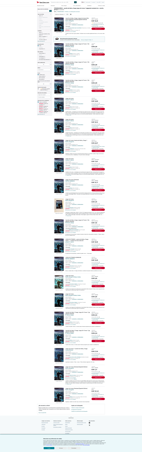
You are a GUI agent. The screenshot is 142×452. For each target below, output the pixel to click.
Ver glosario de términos (76, 409)
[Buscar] (75, 2)
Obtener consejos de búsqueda (77, 407)
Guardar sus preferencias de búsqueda (79, 411)
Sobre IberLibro (67, 422)
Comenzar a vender (101, 5)
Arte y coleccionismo (77, 5)
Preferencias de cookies (80, 443)
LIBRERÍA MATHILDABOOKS (73, 229)
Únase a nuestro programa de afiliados (58, 425)
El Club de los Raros (72, 375)
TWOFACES (70, 53)
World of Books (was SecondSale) (74, 27)
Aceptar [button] (49, 448)
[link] (71, 14)
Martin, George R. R (69, 277)
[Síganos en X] (89, 425)
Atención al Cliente (80, 424)
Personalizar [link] (73, 448)
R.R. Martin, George (69, 46)
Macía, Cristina (77, 277)
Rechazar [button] (61, 448)
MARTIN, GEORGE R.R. (70, 181)
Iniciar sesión (88, 2)
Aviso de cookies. (49, 444)
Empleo (66, 426)
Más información (40, 41)
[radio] (38, 48)
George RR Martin (69, 350)
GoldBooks (70, 396)
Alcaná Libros (71, 207)
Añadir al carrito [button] (98, 28)
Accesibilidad (67, 433)
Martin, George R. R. (69, 141)
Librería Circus (71, 265)
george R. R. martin (69, 242)
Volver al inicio (71, 417)
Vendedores (89, 5)
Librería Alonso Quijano (72, 283)
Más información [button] (40, 114)
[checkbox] (38, 15)
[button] (50, 11)
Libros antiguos (64, 5)
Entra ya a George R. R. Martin (86, 39)
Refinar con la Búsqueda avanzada (73, 11)
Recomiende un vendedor (57, 427)
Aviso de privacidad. (86, 444)
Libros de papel (71, 248)
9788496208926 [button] (60, 11)
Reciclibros (70, 340)
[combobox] (62, 2)
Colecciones (53, 5)
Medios (66, 424)
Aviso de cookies (68, 431)
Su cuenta (93, 2)
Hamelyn (70, 106)
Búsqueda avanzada (40, 5)
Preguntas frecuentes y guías (81, 422)
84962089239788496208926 (77, 24)
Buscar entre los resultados (43, 9)
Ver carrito (43, 429)
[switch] (39, 88)
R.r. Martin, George (69, 315)
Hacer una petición (42, 412)
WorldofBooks (71, 148)
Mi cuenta (43, 426)
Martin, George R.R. (69, 20)
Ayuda (103, 2)
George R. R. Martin (69, 99)
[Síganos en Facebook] (89, 423)
